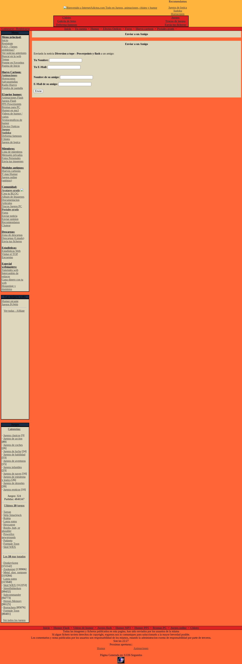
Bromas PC (160, 627)
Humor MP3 (123, 627)
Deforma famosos (12, 135)
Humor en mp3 (10, 110)
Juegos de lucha (12, 451)
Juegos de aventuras (14, 460)
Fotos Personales (11, 158)
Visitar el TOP (10, 254)
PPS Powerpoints (11, 104)
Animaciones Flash (12, 97)
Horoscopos (177, 13)
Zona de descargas (12, 234)
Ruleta (7, 518)
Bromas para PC (11, 107)
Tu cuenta (81, 28)
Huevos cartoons (11, 170)
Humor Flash (61, 627)
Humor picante (10, 301)
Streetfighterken (12, 588)
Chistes (6, 139)
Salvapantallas (10, 81)
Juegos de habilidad (14, 454)
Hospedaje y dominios (9, 287)
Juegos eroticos (11, 489)
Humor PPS (141, 627)
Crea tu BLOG (10, 193)
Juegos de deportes (13, 483)
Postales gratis (165, 28)
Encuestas (7, 257)
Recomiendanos (11, 222)
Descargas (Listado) (13, 238)
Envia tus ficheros (12, 241)
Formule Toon (11, 543)
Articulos (7, 203)
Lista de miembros (12, 151)
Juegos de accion (12, 438)
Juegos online (178, 627)
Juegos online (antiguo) (9, 179)
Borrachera (9, 607)
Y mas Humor (10, 174)
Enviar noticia (9, 215)
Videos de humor (83, 627)
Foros (128, 28)
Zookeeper (9, 569)
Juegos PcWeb (10, 304)
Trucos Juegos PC (12, 206)
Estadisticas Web (11, 250)
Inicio (67, 28)
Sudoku (177, 10)
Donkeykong (10, 562)
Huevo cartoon (144, 28)
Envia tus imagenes (12, 161)
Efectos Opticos (112, 28)
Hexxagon (9, 524)
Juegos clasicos (11, 435)
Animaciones (141, 648)
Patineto (7, 540)
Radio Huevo (9, 84)
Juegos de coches (13, 444)
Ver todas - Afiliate (14, 310)
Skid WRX (9, 546)
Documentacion (10, 199)
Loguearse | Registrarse (15, 28)
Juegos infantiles (12, 467)
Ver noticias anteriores (14, 53)
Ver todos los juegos (14, 620)
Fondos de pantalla (12, 88)
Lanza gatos (10, 521)
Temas (5, 59)
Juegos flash (104, 627)
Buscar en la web (11, 56)
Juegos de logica (177, 7)
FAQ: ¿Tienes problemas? (9, 48)
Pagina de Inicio (11, 65)
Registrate (7, 43)
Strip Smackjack (12, 515)
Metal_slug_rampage (15, 572)
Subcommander (12, 594)
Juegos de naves (12, 473)
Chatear (6, 225)
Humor (95, 28)
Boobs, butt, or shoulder (11, 529)
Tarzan (7, 511)
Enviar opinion (10, 219)
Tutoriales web (10, 270)
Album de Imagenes (13, 196)
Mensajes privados (12, 154)
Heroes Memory (12, 601)
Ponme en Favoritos (13, 62)
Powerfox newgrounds (9, 536)
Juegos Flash (9, 100)
